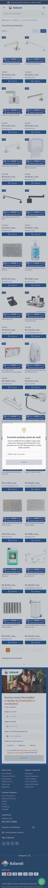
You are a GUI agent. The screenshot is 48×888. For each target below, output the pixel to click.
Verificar (24, 462)
